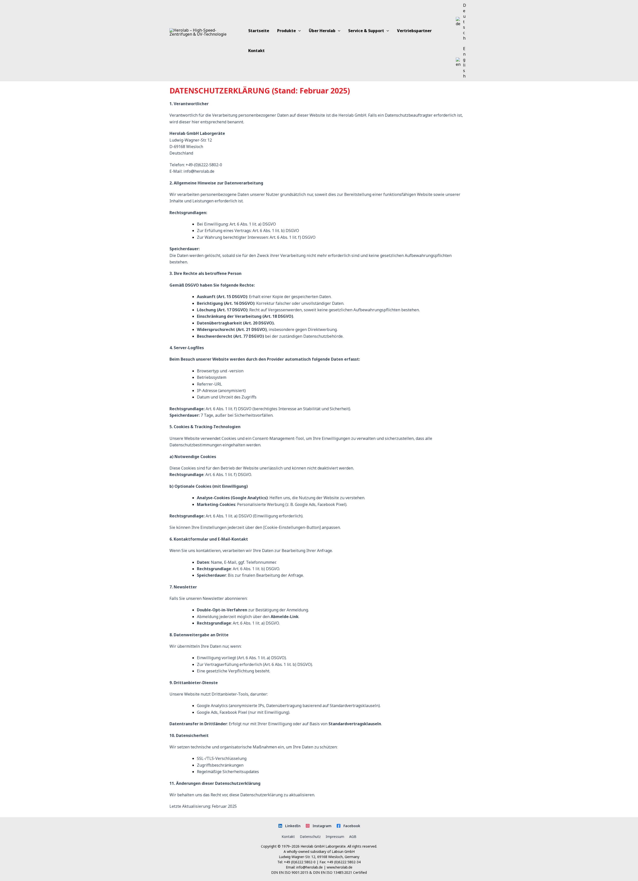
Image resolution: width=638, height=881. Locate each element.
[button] (298, 31)
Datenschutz (310, 836)
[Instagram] (318, 826)
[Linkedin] (289, 826)
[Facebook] (348, 826)
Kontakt (288, 836)
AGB (352, 836)
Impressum (335, 836)
